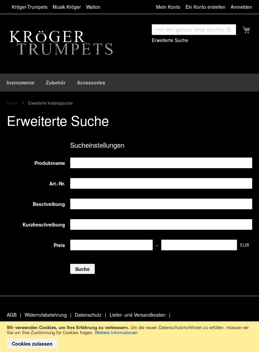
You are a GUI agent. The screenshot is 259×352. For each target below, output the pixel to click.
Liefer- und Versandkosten (138, 314)
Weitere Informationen (116, 332)
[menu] (129, 83)
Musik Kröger (67, 6)
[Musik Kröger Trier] (64, 43)
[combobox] (194, 29)
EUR (244, 245)
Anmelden (241, 6)
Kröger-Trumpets (30, 6)
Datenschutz (88, 314)
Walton (93, 6)
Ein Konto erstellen (205, 6)
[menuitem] (20, 82)
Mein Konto (168, 6)
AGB (12, 314)
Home (13, 103)
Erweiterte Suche (170, 40)
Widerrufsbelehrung (46, 314)
